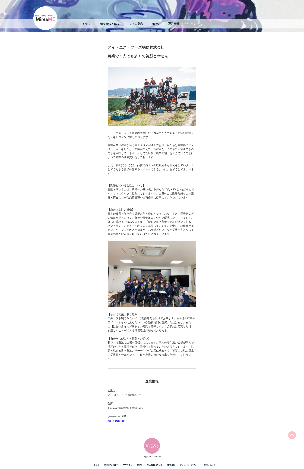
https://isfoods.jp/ (116, 421)
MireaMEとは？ (110, 23)
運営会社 (174, 23)
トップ (86, 23)
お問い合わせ (209, 465)
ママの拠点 (136, 23)
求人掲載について (154, 465)
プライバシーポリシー (189, 465)
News (155, 23)
